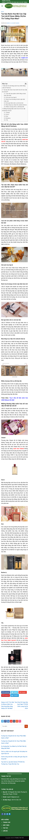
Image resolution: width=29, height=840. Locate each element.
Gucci (7, 114)
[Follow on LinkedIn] (10, 814)
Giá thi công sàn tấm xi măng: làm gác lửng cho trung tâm (14, 758)
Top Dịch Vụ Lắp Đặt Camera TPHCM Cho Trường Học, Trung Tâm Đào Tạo (13, 763)
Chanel (8, 112)
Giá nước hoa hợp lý (11, 97)
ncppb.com (24, 58)
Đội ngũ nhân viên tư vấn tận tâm (14, 103)
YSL (7, 120)
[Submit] (26, 726)
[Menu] (2, 6)
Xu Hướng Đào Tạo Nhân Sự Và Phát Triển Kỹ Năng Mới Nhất (13, 747)
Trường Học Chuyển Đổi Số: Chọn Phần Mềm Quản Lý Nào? (13, 737)
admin (17, 23)
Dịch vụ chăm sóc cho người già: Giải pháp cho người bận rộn (14, 752)
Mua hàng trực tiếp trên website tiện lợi (16, 105)
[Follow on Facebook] (2, 814)
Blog (2, 11)
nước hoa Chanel (18, 448)
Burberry (8, 118)
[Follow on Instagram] (5, 814)
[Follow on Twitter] (7, 814)
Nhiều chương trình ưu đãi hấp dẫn (15, 106)
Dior (7, 116)
